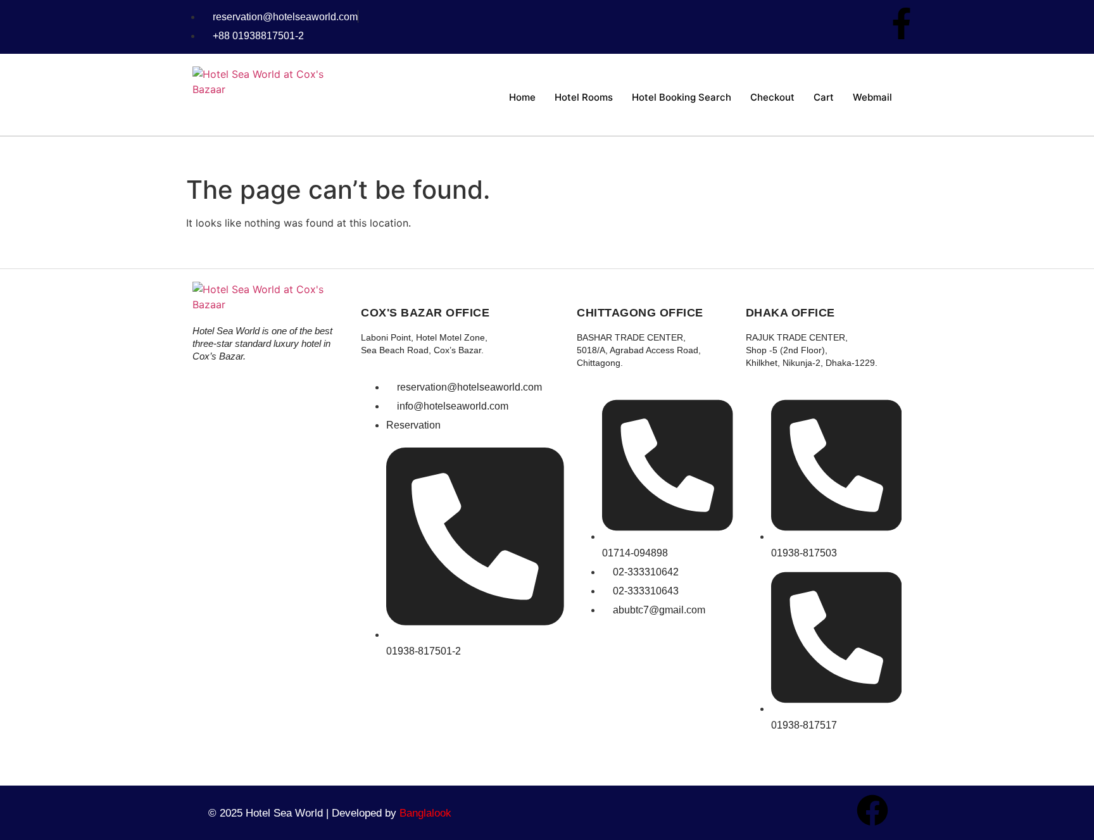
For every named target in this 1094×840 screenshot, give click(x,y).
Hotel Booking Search (681, 97)
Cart (824, 97)
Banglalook (425, 813)
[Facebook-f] (901, 23)
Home (522, 97)
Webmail (872, 97)
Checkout (772, 97)
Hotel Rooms (584, 97)
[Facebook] (872, 810)
